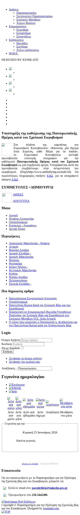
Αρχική (13, 215)
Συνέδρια (21, 46)
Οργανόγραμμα (18, 222)
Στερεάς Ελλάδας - (20, 283)
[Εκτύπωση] (17, 384)
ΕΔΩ (50, 175)
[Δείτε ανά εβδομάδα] (29, 406)
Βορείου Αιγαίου (19, 250)
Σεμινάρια (22, 29)
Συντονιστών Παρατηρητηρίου (34, 16)
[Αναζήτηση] (52, 404)
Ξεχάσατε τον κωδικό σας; (24, 361)
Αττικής (13, 246)
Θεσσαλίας (15, 263)
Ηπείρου (14, 260)
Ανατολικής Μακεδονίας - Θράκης (29, 243)
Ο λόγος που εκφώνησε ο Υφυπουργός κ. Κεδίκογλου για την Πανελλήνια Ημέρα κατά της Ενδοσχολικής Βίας (43, 323)
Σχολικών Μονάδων (28, 19)
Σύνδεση (7, 351)
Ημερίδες (22, 43)
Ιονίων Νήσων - (18, 266)
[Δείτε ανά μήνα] (18, 408)
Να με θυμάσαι (10, 348)
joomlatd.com (51, 508)
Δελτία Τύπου (17, 228)
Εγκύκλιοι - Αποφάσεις (22, 225)
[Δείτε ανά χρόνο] (11, 408)
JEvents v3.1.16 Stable (30, 464)
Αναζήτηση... (9, 368)
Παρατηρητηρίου (26, 12)
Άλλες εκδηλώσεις (27, 50)
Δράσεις (14, 9)
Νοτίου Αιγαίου (18, 277)
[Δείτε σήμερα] (40, 406)
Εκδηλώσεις (16, 39)
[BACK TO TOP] (5, 511)
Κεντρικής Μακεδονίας (22, 270)
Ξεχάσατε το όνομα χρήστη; (25, 358)
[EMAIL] (15, 388)
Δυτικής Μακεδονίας (21, 256)
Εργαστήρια (23, 33)
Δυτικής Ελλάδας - (20, 253)
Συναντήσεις (23, 36)
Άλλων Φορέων (26, 23)
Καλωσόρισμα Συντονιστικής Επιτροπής (33, 298)
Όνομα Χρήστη (10, 340)
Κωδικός (7, 344)
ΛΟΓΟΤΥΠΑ (21, 200)
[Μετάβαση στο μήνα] (66, 406)
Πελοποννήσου (18, 280)
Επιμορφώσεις (17, 26)
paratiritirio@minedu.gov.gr (50, 488)
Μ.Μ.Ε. (13, 53)
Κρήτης (13, 273)
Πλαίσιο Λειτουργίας (21, 218)
